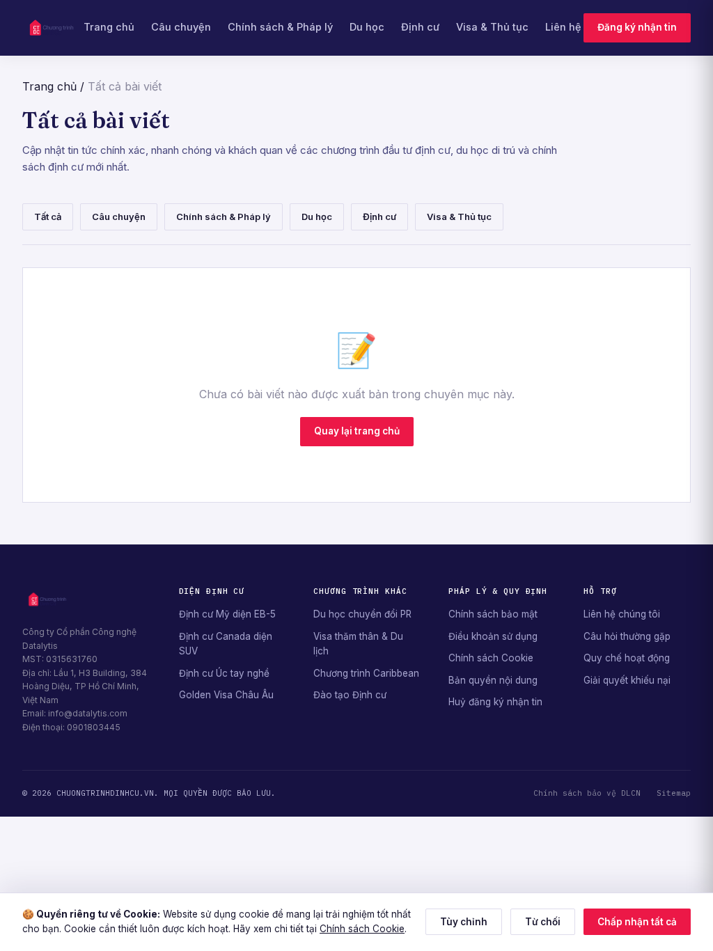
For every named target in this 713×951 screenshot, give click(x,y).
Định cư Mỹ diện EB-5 (227, 614)
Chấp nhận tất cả (637, 921)
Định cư (420, 27)
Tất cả (47, 216)
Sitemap (674, 793)
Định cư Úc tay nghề (224, 673)
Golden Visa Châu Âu (226, 694)
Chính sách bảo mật (493, 614)
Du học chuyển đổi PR (362, 614)
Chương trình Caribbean (366, 673)
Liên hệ (563, 27)
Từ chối (543, 921)
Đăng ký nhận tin (637, 27)
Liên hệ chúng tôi (621, 614)
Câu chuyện (181, 27)
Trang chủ (109, 27)
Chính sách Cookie (490, 657)
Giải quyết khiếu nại (627, 680)
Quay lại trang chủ (357, 431)
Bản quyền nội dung (493, 680)
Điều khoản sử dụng (493, 636)
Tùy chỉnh (463, 921)
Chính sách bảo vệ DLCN (587, 793)
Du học (367, 27)
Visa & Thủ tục (492, 27)
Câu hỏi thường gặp (627, 636)
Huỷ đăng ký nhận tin (495, 701)
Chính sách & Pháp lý (280, 27)
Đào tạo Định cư (349, 694)
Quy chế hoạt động (626, 657)
